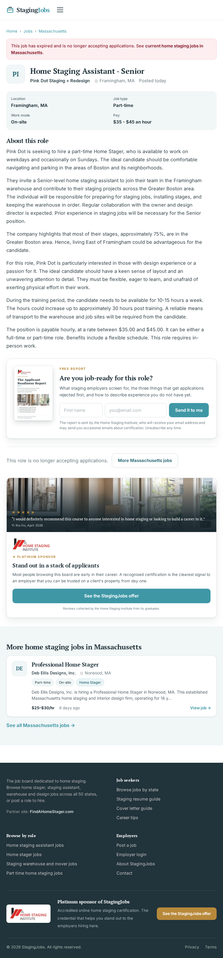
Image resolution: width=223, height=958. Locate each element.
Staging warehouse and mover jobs (41, 863)
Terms (211, 947)
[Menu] (60, 10)
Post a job (126, 845)
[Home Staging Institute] (28, 914)
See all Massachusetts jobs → (40, 725)
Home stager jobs (24, 854)
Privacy (192, 947)
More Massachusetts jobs (145, 460)
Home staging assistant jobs (35, 845)
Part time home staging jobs (34, 873)
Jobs (28, 31)
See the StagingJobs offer (111, 596)
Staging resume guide (138, 798)
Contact (124, 873)
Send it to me (189, 410)
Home (11, 31)
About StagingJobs (135, 863)
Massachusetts (52, 31)
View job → (200, 707)
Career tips (127, 817)
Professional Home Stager (65, 664)
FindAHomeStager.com (51, 811)
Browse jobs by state (137, 789)
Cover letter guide (134, 808)
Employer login (131, 854)
